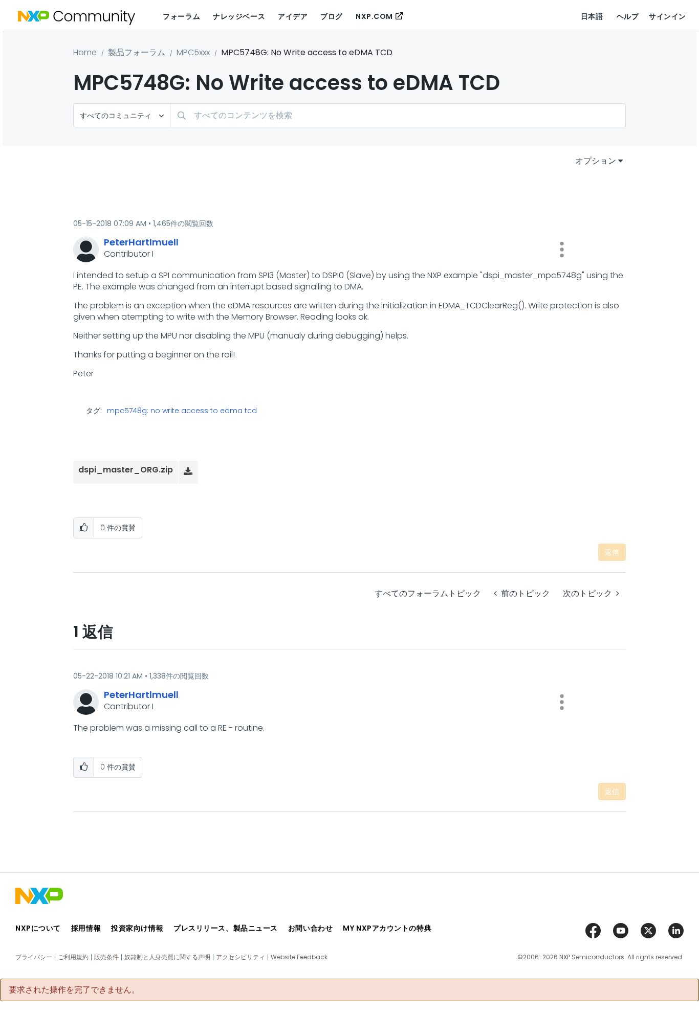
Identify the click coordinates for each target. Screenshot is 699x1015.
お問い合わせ (310, 928)
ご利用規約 (73, 957)
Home (85, 52)
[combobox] (398, 115)
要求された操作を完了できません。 (74, 990)
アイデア (293, 16)
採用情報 (86, 928)
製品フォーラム (136, 52)
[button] (562, 249)
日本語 (592, 16)
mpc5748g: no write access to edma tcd (182, 410)
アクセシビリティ (240, 957)
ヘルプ (628, 16)
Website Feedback (299, 957)
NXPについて (38, 928)
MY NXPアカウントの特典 (387, 928)
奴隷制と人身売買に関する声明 (167, 957)
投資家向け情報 (137, 928)
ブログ (331, 16)
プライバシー (33, 957)
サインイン (667, 16)
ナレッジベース (239, 16)
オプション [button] (595, 161)
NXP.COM (374, 16)
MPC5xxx (193, 52)
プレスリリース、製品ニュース (225, 928)
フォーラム (181, 16)
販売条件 (106, 957)
